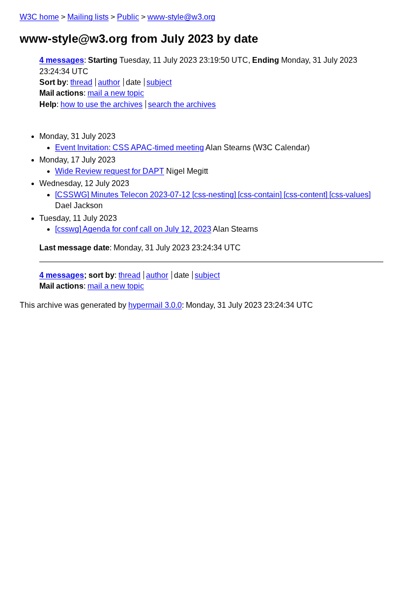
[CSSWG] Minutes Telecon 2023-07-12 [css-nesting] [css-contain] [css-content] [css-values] (213, 194)
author (109, 82)
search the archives (182, 104)
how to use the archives (101, 104)
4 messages (61, 60)
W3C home (39, 17)
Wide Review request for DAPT (109, 171)
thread (81, 82)
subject (159, 82)
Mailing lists (88, 17)
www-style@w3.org (181, 17)
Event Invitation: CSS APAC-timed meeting (129, 147)
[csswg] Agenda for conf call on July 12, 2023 (133, 229)
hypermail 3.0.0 (155, 305)
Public (128, 17)
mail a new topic (115, 93)
